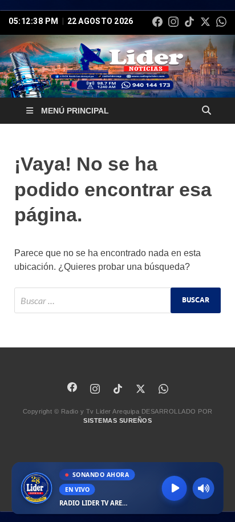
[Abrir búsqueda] (206, 111)
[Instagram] (173, 22)
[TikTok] (189, 22)
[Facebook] (157, 22)
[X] (205, 22)
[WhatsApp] (221, 22)
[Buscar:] (117, 300)
